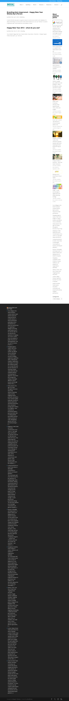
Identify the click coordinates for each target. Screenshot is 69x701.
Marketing (22, 17)
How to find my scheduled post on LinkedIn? (57, 67)
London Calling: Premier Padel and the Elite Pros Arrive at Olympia (13, 630)
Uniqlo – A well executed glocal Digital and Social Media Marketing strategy (56, 193)
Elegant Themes (17, 699)
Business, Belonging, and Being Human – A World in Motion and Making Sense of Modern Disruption (57, 252)
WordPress (29, 699)
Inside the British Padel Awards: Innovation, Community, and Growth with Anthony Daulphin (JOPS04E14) (57, 288)
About (21, 4)
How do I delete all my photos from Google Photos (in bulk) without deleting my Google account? (57, 30)
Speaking (28, 4)
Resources (48, 4)
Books (34, 4)
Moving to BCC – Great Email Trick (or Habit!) (57, 176)
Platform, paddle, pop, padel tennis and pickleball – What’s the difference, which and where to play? (57, 84)
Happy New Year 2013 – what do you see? (23, 28)
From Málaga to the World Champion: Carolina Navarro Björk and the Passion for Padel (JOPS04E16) (13, 314)
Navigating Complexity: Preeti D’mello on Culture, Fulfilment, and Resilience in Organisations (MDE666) (57, 262)
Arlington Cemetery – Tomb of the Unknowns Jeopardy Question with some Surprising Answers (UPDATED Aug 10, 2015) (57, 143)
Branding (23, 31)
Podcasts (41, 4)
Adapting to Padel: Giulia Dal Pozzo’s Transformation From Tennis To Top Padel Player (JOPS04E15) (57, 234)
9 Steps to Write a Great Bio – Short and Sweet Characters (57, 162)
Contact (56, 4)
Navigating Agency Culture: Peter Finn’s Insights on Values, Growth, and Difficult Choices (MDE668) (57, 218)
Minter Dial (10, 17)
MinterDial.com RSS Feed (12, 308)
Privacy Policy (59, 1)
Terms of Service (52, 1)
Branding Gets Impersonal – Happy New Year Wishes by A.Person (25, 13)
